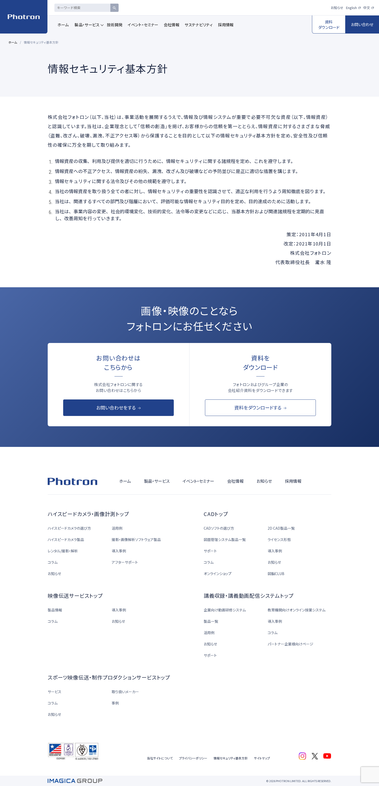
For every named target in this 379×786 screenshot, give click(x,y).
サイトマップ (262, 758)
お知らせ (337, 7)
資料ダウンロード (329, 24)
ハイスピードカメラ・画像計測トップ (88, 514)
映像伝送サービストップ (75, 595)
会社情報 (172, 24)
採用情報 (226, 24)
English (351, 7)
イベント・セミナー (143, 24)
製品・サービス (87, 24)
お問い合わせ (362, 24)
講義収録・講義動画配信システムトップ (248, 595)
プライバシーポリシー (193, 758)
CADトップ (216, 514)
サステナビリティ (199, 24)
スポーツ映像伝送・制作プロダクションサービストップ (109, 677)
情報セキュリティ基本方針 (230, 758)
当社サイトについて (160, 758)
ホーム (63, 24)
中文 (366, 7)
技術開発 (115, 24)
